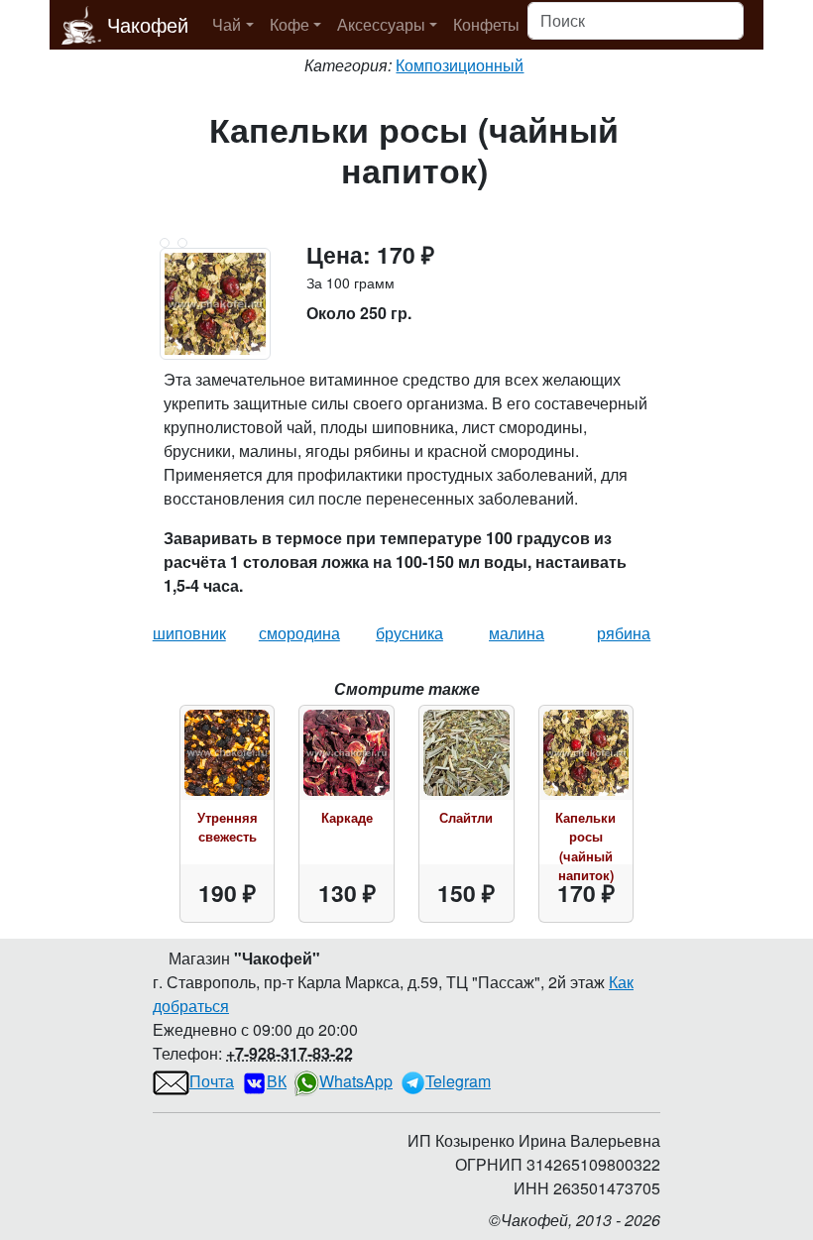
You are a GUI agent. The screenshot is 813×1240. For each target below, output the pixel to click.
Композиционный (459, 65)
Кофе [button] (289, 24)
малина (516, 632)
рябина (623, 632)
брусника (409, 632)
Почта (211, 1081)
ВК (277, 1081)
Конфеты (486, 24)
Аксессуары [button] (381, 24)
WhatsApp (356, 1081)
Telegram (458, 1081)
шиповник (189, 632)
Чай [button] (226, 24)
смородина (299, 632)
